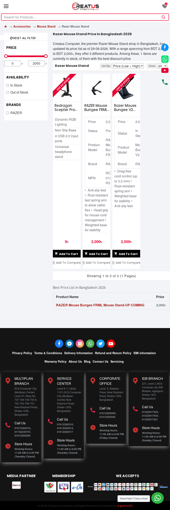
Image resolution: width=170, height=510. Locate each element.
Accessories (22, 26)
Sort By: (106, 65)
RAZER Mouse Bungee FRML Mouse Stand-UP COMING (97, 107)
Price (11, 47)
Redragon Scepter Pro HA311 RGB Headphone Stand (65, 107)
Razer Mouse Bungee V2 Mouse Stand (125, 107)
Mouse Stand (46, 26)
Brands (13, 104)
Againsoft (125, 506)
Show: (152, 65)
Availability (17, 77)
